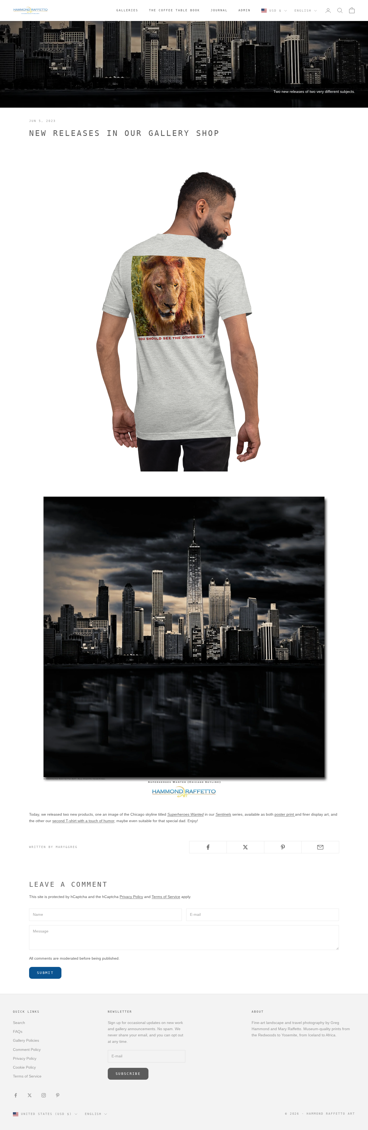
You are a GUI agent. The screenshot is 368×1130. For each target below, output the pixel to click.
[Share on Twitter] (245, 847)
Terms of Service (166, 897)
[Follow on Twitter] (29, 1095)
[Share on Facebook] (208, 847)
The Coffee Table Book (174, 10)
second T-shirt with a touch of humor (83, 821)
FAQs (17, 1031)
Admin (244, 10)
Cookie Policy (24, 1067)
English (302, 10)
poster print (285, 814)
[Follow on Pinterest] (57, 1095)
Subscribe (128, 1074)
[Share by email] (320, 847)
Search (19, 1022)
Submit (45, 973)
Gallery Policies (26, 1040)
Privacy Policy (131, 897)
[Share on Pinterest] (282, 847)
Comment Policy (27, 1049)
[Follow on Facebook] (15, 1095)
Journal (219, 10)
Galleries (127, 10)
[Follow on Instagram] (43, 1095)
